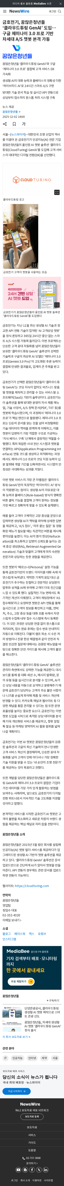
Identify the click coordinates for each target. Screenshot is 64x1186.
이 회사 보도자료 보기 (16, 1037)
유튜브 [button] (42, 934)
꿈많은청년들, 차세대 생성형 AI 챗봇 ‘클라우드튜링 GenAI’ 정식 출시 (42, 1026)
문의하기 (31, 1163)
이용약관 (36, 1180)
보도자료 (32, 1127)
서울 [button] (55, 1058)
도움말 (32, 1150)
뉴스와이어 (18, 134)
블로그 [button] (6, 934)
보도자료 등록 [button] (32, 1116)
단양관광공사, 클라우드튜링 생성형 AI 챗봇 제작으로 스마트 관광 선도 (42, 1012)
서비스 (32, 1135)
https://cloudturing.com (32, 886)
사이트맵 (48, 1180)
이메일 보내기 (11, 920)
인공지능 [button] (17, 1058)
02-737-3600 (33, 1158)
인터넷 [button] (32, 1058)
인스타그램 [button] (9, 939)
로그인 (14, 1180)
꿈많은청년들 (11, 112)
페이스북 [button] (19, 934)
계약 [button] (44, 1058)
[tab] (32, 1127)
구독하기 (54, 1000)
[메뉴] (4, 11)
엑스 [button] (31, 934)
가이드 (32, 1143)
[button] (4, 124)
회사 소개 (25, 1180)
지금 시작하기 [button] (15, 1091)
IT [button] (5, 1058)
